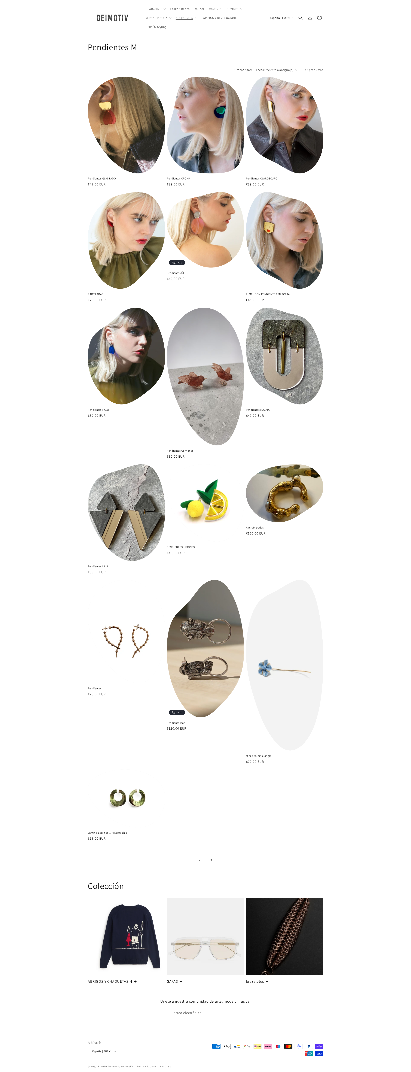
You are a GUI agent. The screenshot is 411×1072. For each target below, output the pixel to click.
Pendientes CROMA (178, 178)
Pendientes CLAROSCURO (262, 178)
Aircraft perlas (255, 527)
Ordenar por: (243, 70)
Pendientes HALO (98, 410)
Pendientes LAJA (98, 566)
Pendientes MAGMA (258, 410)
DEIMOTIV (102, 1066)
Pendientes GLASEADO (102, 178)
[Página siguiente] (223, 860)
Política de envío (146, 1066)
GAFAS (172, 981)
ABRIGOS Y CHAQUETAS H (110, 981)
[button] (155, 8)
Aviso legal (166, 1066)
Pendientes (94, 688)
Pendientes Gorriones (180, 450)
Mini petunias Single (258, 756)
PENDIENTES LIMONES (181, 547)
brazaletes (255, 981)
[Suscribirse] (239, 1013)
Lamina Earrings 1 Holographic (107, 833)
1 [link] (188, 860)
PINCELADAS (95, 294)
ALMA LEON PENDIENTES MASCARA (268, 294)
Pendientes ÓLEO (177, 273)
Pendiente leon (176, 723)
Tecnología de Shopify (120, 1066)
